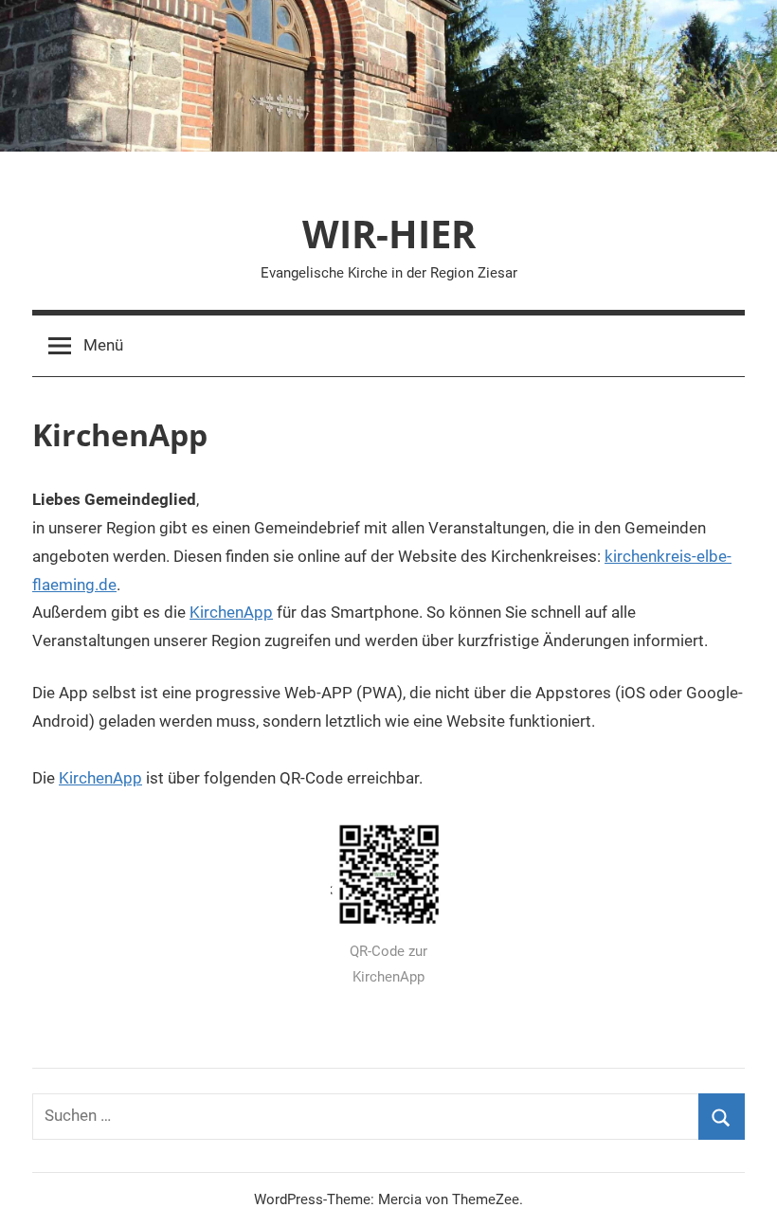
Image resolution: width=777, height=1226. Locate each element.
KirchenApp (231, 612)
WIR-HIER (389, 233)
